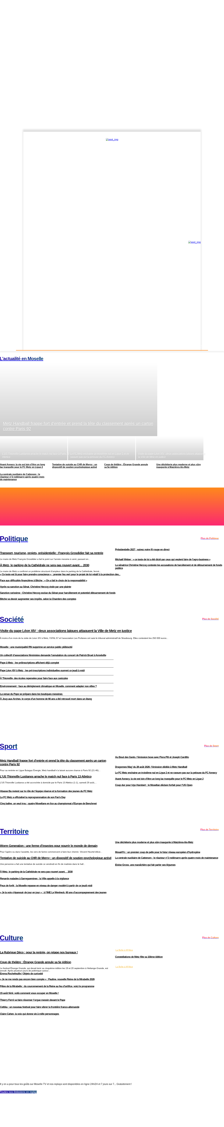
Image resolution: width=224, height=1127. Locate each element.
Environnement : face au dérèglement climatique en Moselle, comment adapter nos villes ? (48, 686)
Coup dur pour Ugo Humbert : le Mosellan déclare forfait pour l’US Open (153, 785)
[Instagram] (186, 135)
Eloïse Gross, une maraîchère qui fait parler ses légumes (145, 864)
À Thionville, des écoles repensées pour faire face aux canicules (34, 678)
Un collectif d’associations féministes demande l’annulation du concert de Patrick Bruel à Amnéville (53, 655)
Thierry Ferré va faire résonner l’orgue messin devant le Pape (32, 1000)
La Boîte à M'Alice (124, 950)
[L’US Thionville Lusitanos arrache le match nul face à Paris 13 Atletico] (33, 448)
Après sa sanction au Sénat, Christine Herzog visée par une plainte (35, 586)
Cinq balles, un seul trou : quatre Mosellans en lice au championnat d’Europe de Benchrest (48, 803)
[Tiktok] (196, 135)
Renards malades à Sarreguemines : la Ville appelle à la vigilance (34, 878)
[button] (200, 346)
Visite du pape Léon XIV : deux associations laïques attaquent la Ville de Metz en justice (66, 631)
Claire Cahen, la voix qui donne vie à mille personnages (29, 1013)
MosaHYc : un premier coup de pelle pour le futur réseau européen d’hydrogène (157, 852)
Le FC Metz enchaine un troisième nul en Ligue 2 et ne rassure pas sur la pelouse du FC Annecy (166, 772)
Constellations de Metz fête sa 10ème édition (139, 956)
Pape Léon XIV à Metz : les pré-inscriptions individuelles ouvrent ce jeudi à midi (42, 670)
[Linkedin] (201, 135)
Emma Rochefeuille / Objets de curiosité (21, 973)
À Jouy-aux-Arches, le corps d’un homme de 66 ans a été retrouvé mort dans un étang (46, 698)
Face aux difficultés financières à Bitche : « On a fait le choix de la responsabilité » (43, 580)
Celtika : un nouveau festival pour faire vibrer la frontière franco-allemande (39, 1007)
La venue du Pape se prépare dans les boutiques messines (31, 694)
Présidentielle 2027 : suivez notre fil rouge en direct (142, 549)
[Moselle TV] (49, 242)
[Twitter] (191, 135)
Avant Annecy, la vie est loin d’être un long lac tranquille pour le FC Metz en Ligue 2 (159, 778)
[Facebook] (181, 135)
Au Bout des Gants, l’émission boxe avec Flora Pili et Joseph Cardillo (152, 757)
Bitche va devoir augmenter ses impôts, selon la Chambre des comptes (38, 599)
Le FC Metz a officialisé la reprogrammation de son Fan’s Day (32, 797)
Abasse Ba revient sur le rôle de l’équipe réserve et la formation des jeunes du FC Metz (46, 791)
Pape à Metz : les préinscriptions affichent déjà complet (29, 662)
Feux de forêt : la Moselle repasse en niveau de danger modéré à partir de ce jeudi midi (46, 885)
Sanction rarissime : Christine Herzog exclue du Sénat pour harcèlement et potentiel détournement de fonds (57, 592)
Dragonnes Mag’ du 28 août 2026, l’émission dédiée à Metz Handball (151, 766)
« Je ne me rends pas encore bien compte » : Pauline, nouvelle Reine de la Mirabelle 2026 (47, 979)
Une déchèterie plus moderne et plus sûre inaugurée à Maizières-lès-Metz (154, 842)
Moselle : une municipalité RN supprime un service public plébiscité (36, 647)
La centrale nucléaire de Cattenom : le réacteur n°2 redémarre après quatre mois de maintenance (166, 857)
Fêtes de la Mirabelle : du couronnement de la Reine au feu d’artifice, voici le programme (47, 986)
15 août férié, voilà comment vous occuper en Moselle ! (29, 993)
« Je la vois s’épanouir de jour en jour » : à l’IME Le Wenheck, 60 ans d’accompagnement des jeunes (53, 892)
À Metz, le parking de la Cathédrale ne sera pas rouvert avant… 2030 (36, 871)
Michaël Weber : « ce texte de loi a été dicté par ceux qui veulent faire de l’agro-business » (162, 559)
